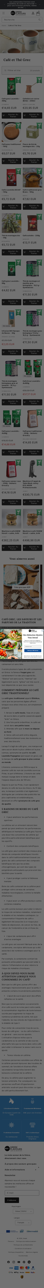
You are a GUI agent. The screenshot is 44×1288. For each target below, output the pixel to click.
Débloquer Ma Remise (32, 650)
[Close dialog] (43, 631)
